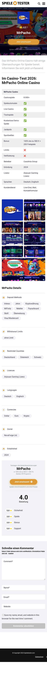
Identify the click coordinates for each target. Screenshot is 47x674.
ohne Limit (8, 338)
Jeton (17, 303)
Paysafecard (33, 308)
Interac (7, 303)
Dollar (6, 416)
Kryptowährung (31, 303)
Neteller (19, 308)
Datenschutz (39, 657)
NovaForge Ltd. (10, 435)
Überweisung (19, 313)
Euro (16, 416)
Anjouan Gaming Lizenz (14, 377)
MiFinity (7, 308)
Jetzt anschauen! (23, 42)
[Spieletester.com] (16, 3)
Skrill (6, 313)
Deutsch (7, 396)
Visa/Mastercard (11, 318)
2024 (6, 455)
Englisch (20, 396)
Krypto (26, 416)
